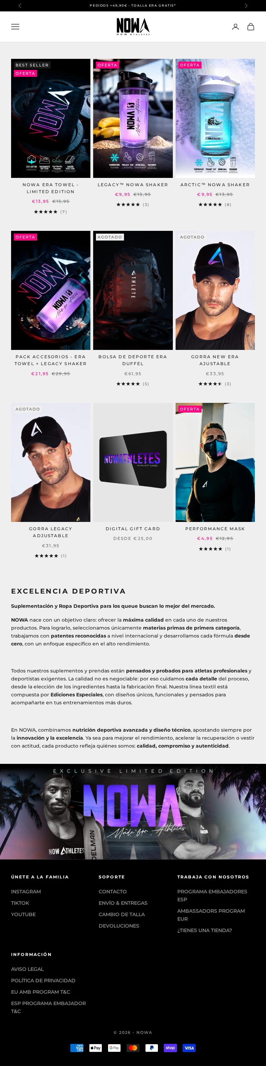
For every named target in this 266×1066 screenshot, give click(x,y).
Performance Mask (215, 528)
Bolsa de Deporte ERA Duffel (132, 360)
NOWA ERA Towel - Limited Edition (51, 188)
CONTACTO (113, 891)
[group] (133, 811)
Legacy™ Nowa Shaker (133, 184)
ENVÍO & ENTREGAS (123, 903)
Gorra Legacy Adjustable (50, 532)
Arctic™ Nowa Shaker (215, 184)
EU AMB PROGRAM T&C (40, 992)
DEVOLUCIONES (119, 926)
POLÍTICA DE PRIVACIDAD (43, 980)
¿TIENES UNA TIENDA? (204, 930)
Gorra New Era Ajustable (215, 360)
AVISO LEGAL (27, 969)
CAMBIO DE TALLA (122, 914)
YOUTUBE (23, 914)
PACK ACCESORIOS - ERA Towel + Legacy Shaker (51, 360)
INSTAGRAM (26, 891)
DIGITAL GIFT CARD (133, 528)
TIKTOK (20, 903)
